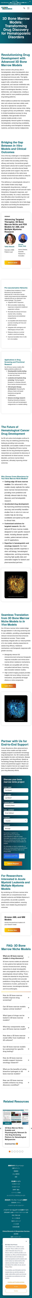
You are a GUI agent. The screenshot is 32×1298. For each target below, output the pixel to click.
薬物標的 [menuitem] (16, 1171)
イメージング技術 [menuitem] (16, 1192)
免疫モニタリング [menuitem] (16, 1221)
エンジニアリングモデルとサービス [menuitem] (16, 1195)
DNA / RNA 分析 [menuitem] (16, 1215)
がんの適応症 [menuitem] (16, 1174)
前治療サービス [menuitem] (16, 1181)
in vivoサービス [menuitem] (16, 1187)
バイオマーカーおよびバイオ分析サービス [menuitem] (16, 1210)
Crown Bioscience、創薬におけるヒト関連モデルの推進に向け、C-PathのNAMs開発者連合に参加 (15, 3)
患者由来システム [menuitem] (16, 1202)
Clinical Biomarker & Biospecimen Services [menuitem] (16, 1231)
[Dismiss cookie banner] (26, 1242)
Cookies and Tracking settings (16, 1282)
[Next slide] (31, 1128)
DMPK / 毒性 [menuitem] (16, 1189)
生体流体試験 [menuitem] (16, 1227)
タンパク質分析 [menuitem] (16, 1218)
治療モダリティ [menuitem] (16, 1168)
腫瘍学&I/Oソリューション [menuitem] (16, 1165)
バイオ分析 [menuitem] (16, 1224)
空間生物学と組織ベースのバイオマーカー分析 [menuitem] (16, 1212)
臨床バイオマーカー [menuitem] (16, 1236)
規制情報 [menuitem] (16, 1234)
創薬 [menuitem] (16, 1177)
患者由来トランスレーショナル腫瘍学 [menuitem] (16, 1200)
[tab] (10, 1151)
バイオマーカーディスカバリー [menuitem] (16, 1205)
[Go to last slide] (0, 1128)
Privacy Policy (8, 1267)
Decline (16, 1291)
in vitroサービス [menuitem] (16, 1184)
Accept (16, 1286)
